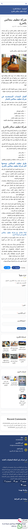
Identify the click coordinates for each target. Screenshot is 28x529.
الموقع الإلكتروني (21, 321)
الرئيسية (24, 8)
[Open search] (2, 3)
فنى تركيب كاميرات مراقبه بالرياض (6, 383)
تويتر (6, 267)
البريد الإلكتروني (21, 313)
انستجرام (8, 481)
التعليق (23, 285)
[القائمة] (26, 3)
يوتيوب (24, 485)
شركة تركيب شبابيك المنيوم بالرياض (22, 389)
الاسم (23, 305)
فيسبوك (15, 267)
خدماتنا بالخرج (17, 8)
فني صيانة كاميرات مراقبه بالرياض (22, 402)
